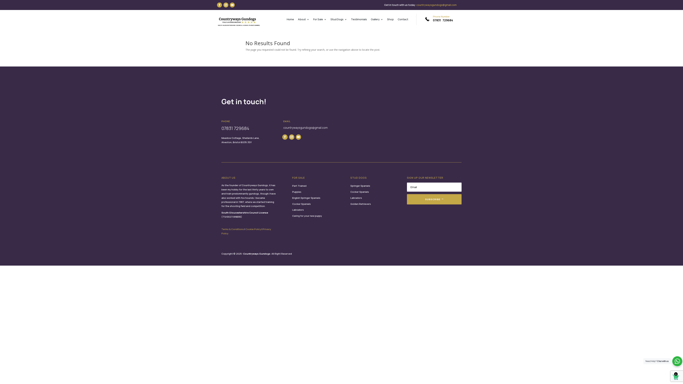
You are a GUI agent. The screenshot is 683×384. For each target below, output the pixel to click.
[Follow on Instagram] (225, 4)
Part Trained (299, 185)
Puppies (296, 191)
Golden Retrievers (360, 204)
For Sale (318, 19)
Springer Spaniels (360, 185)
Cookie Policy (253, 229)
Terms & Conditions (232, 229)
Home (290, 19)
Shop (390, 19)
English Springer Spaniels (306, 197)
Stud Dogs (336, 19)
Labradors (298, 209)
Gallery (375, 19)
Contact (403, 19)
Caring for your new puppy (307, 215)
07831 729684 (443, 20)
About (302, 19)
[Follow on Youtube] (232, 4)
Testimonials (359, 19)
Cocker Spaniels (301, 204)
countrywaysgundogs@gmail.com (436, 5)
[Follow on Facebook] (219, 4)
